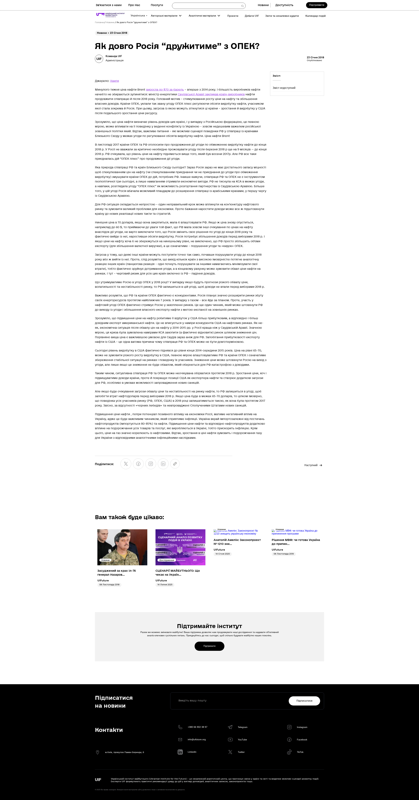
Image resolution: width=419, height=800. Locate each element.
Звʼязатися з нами (109, 5)
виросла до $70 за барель (165, 89)
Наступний (311, 465)
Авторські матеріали (164, 15)
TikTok (300, 752)
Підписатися (304, 700)
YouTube (242, 739)
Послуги (157, 5)
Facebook (302, 739)
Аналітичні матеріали (202, 15)
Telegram (242, 727)
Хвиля (114, 81)
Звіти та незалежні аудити (282, 15)
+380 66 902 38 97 (197, 727)
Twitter (241, 752)
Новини (263, 5)
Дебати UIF (252, 15)
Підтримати (316, 4)
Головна (99, 22)
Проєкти (232, 15)
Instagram (302, 727)
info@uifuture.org (197, 739)
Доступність (284, 5)
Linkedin (192, 752)
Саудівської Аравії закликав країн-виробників (211, 94)
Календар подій (315, 15)
